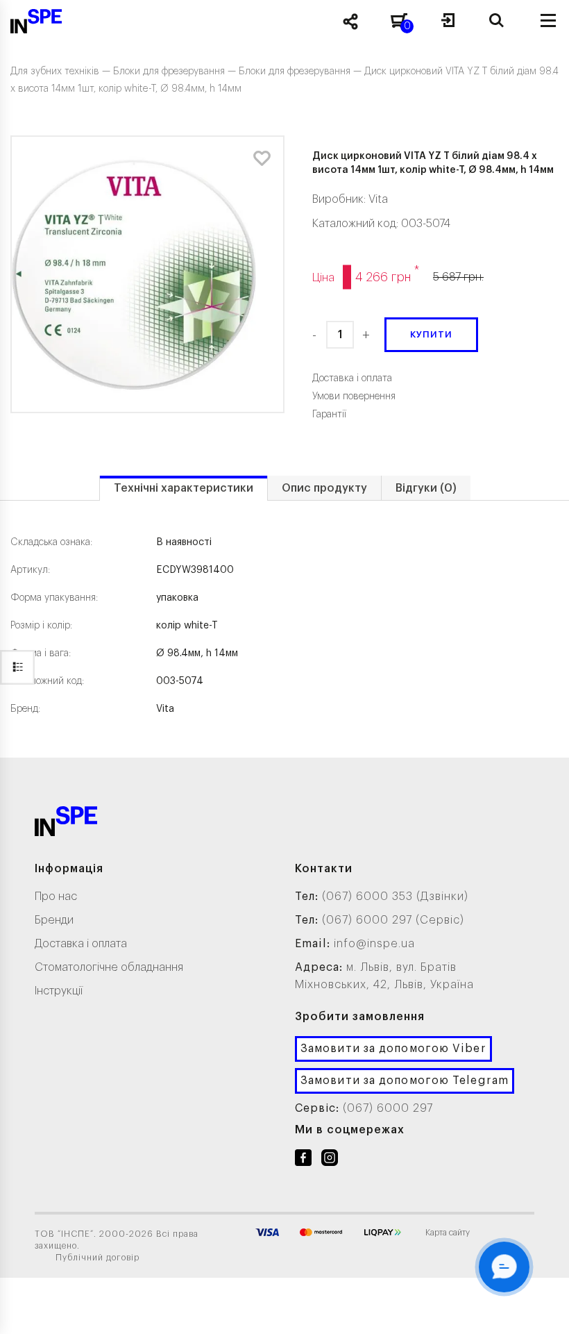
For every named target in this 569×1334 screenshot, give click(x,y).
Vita (378, 199)
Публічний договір (97, 1257)
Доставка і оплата (81, 943)
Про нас (56, 896)
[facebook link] (303, 1160)
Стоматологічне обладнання (109, 967)
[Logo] (66, 824)
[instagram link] (329, 1160)
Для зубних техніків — (61, 71)
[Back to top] (541, 1309)
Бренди (54, 920)
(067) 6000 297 (388, 1108)
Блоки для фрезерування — (176, 71)
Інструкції (59, 991)
